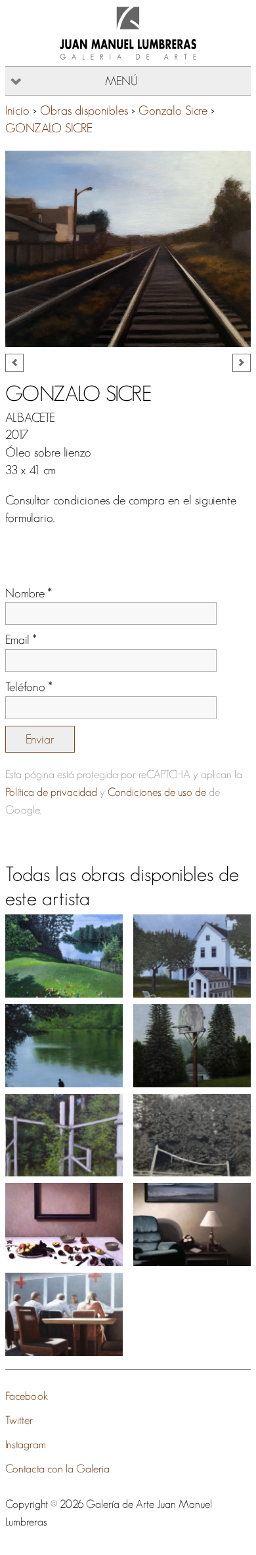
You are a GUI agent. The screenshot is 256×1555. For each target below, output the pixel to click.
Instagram (25, 1444)
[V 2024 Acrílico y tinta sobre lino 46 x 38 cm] (192, 1135)
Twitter (19, 1420)
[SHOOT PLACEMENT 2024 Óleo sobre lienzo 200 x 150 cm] (64, 956)
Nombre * (28, 593)
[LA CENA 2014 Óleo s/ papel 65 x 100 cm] (64, 1314)
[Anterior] (14, 363)
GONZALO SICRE (49, 128)
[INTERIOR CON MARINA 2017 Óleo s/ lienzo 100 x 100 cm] (192, 1224)
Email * (21, 639)
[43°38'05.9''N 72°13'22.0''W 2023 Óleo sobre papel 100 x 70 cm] (192, 1045)
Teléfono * (29, 687)
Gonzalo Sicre (173, 110)
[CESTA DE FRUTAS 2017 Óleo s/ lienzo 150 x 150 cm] (64, 1224)
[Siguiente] (241, 363)
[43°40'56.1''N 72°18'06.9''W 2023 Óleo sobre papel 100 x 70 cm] (64, 1045)
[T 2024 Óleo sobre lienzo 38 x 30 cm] (64, 1135)
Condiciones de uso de (157, 791)
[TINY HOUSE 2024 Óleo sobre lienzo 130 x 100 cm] (192, 956)
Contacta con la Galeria (57, 1468)
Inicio (17, 110)
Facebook (26, 1395)
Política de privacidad (51, 791)
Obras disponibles (84, 110)
